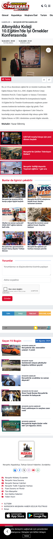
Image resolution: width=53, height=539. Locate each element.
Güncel (5, 15)
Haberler (6, 22)
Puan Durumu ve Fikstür (15, 488)
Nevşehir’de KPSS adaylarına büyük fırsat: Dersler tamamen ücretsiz (39, 201)
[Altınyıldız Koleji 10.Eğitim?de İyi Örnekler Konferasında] (26, 61)
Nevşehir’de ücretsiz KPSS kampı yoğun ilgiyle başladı (12, 200)
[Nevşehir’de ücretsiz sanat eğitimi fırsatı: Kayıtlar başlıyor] (39, 214)
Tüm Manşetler (11, 491)
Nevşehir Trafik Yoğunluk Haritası (19, 486)
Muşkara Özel (31, 15)
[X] (24, 470)
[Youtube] (33, 470)
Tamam (26, 536)
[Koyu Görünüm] (42, 6)
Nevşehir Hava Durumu (14, 480)
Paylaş (7, 79)
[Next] (15, 470)
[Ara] (45, 6)
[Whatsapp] (38, 470)
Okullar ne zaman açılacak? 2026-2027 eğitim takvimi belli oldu (13, 225)
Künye (6, 509)
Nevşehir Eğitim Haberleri (25, 22)
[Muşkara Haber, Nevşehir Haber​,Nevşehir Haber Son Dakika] (15, 6)
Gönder (7, 298)
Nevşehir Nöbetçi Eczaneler (16, 478)
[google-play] (38, 516)
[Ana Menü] (49, 6)
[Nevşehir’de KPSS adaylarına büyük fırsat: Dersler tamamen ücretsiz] (39, 190)
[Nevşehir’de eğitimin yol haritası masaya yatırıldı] (39, 238)
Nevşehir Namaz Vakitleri (15, 483)
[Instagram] (29, 470)
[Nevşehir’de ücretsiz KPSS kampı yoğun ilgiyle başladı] (14, 190)
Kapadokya (16, 15)
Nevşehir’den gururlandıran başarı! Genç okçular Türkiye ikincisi (13, 249)
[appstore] (16, 516)
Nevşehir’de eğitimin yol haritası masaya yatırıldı (37, 248)
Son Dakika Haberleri (13, 494)
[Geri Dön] (7, 531)
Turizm (43, 15)
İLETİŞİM (7, 504)
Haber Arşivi (10, 497)
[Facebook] (20, 470)
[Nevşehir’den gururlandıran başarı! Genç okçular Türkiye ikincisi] (14, 238)
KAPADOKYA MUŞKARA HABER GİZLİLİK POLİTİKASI (25, 506)
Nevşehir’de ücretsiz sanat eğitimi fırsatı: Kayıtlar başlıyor (38, 225)
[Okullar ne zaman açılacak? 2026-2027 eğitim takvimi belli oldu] (14, 214)
